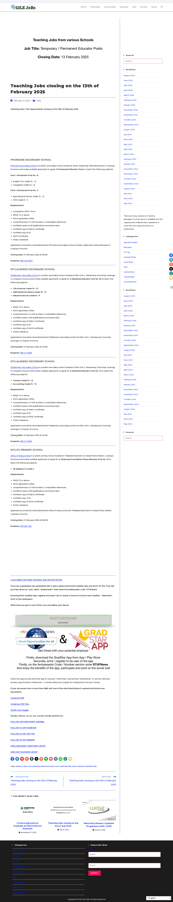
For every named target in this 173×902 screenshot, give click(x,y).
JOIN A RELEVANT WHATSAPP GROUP (28, 746)
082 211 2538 (26, 353)
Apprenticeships (131, 242)
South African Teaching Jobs (84, 766)
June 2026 (128, 80)
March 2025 (129, 154)
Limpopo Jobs (21, 766)
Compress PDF (17, 698)
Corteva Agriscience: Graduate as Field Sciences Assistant (27, 826)
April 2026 (128, 90)
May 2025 (128, 144)
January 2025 (129, 164)
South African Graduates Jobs (41, 766)
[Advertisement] (63, 134)
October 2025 (130, 120)
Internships (128, 262)
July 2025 (128, 134)
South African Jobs (63, 766)
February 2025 (130, 159)
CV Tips (127, 252)
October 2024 (130, 179)
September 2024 (131, 184)
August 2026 (129, 75)
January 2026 (129, 105)
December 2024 (131, 169)
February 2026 (130, 100)
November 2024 (131, 174)
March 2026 (129, 95)
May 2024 (128, 203)
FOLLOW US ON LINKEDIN (23, 740)
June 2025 (128, 139)
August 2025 (129, 130)
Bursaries (128, 247)
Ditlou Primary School (21, 456)
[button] (12, 759)
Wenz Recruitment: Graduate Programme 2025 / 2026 (99, 824)
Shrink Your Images (20, 710)
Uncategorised (130, 282)
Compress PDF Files (20, 704)
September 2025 (131, 125)
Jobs (38, 101)
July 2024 (128, 194)
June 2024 (128, 198)
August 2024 (129, 189)
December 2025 (131, 110)
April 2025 (128, 149)
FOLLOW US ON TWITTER (23, 734)
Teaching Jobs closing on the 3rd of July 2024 (63, 824)
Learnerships (129, 272)
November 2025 (131, 115)
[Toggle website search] (161, 6)
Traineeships (129, 277)
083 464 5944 (26, 261)
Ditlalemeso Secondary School (24, 275)
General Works (130, 257)
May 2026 (128, 85)
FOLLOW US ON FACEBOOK (23, 728)
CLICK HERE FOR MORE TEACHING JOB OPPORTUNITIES (36, 580)
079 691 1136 (26, 526)
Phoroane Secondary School (23, 166)
